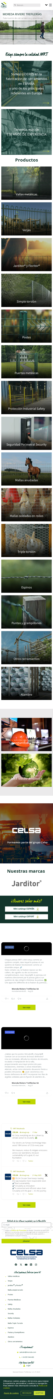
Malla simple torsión (15, 1290)
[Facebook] (16, 1264)
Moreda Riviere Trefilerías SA (25, 989)
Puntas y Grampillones (16, 1332)
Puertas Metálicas (14, 1300)
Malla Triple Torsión (15, 1323)
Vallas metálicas (14, 1276)
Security (11, 1313)
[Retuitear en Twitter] (11, 1128)
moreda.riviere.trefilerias (19, 1086)
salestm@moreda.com (27, 1352)
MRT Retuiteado (19, 1128)
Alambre (11, 1337)
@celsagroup (24, 1132)
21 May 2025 (36, 1175)
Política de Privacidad (18, 1230)
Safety (10, 1304)
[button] (26, 909)
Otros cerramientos (15, 1341)
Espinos (11, 1328)
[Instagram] (36, 1264)
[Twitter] (21, 1264)
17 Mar (34, 1132)
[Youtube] (26, 1264)
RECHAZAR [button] (27, 1393)
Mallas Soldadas (14, 1318)
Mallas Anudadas (14, 1309)
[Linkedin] (31, 1264)
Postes (10, 1294)
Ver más (26, 1007)
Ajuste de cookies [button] (11, 1393)
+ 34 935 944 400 (27, 1357)
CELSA (15, 1132)
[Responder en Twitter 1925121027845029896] (14, 1194)
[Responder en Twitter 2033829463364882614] (14, 1161)
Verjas (10, 1281)
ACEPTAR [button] (39, 1393)
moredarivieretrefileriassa (19, 991)
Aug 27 (30, 1086)
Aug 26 (30, 991)
